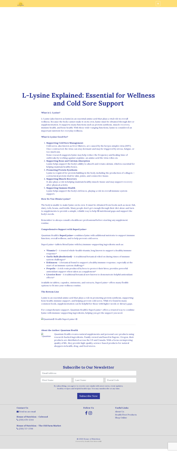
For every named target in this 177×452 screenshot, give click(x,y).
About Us (119, 411)
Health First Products (126, 414)
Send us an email (27, 411)
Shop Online (121, 417)
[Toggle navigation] (158, 3)
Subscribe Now (88, 396)
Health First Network (92, 441)
